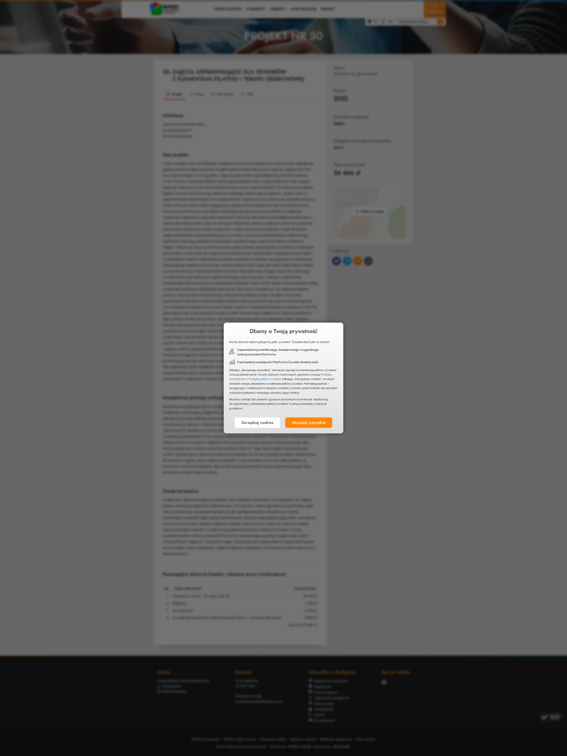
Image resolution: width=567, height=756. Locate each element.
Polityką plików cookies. (265, 379)
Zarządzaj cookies (257, 422)
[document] (283, 378)
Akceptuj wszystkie (309, 422)
